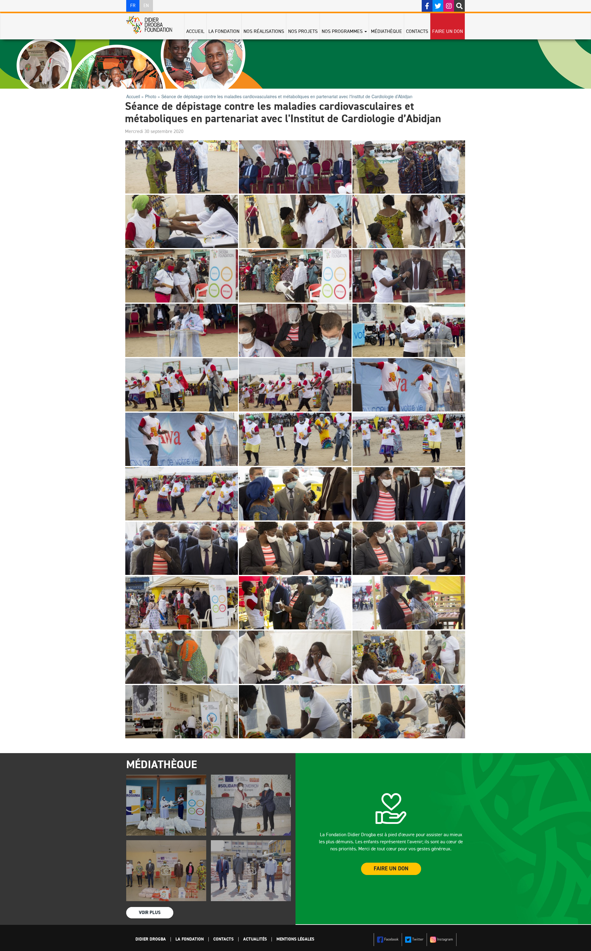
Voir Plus (150, 912)
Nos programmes (343, 31)
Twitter (417, 939)
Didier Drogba (150, 939)
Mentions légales (295, 939)
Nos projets (303, 31)
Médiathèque (386, 31)
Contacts (417, 31)
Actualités (255, 939)
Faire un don (447, 31)
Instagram (444, 939)
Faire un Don (391, 869)
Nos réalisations (263, 31)
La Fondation (223, 31)
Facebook (391, 939)
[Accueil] (151, 25)
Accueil (195, 31)
